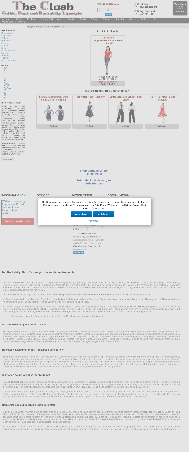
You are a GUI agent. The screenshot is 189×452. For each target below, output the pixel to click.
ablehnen (103, 214)
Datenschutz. (98, 208)
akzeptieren (81, 214)
